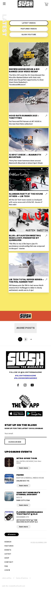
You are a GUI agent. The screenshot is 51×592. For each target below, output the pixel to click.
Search (8, 542)
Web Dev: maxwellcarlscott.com (13, 586)
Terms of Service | (24, 578)
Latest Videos (29, 23)
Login (7, 570)
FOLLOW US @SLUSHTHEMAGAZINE (25, 372)
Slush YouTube (29, 34)
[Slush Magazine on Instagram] (25, 385)
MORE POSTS (25, 328)
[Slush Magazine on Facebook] (18, 385)
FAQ (6, 566)
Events (8, 550)
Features (9, 546)
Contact (9, 562)
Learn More (23, 468)
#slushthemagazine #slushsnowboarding (25, 377)
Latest (8, 554)
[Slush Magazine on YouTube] (32, 385)
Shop (7, 558)
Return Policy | (9, 578)
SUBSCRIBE (14, 442)
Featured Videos (29, 29)
